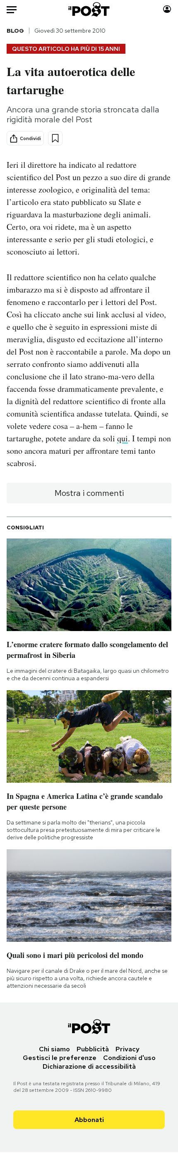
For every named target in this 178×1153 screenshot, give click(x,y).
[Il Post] (89, 9)
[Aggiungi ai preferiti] (55, 138)
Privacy (127, 1049)
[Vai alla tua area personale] (167, 9)
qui (122, 438)
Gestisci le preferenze (59, 1057)
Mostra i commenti (89, 493)
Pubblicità (93, 1049)
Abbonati (89, 1119)
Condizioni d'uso (129, 1057)
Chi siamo (54, 1049)
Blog (15, 30)
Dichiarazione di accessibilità (89, 1066)
